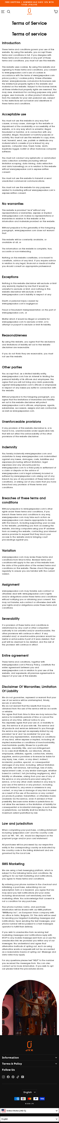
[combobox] (29, 1110)
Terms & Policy (12, 1063)
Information (10, 1057)
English (28, 1092)
